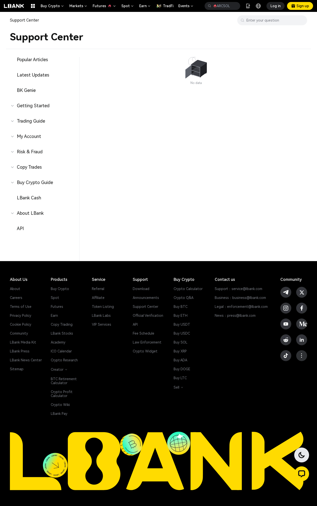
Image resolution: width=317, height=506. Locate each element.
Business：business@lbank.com (240, 298)
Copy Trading (62, 324)
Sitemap (17, 369)
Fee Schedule (143, 333)
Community (19, 333)
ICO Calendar (61, 351)
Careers (16, 298)
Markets (78, 6)
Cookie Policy (20, 324)
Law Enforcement (147, 342)
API (135, 324)
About (15, 289)
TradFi (168, 6)
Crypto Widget (145, 351)
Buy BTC (180, 307)
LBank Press (19, 351)
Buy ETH (180, 316)
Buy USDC (182, 333)
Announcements (146, 298)
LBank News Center (26, 360)
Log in (275, 6)
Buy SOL (180, 342)
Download (141, 289)
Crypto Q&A (183, 298)
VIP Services (101, 324)
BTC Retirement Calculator (64, 381)
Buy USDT (182, 324)
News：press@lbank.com (235, 316)
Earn (145, 6)
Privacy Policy (20, 316)
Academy (58, 342)
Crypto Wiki (60, 405)
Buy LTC (180, 378)
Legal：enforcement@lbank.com (241, 307)
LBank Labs (101, 316)
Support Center (145, 307)
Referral (98, 289)
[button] (301, 473)
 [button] (209, 6)
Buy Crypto (52, 6)
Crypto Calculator (188, 289)
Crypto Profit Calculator (62, 394)
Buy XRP (180, 351)
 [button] (234, 6)
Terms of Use (20, 307)
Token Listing (103, 307)
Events (186, 6)
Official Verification (148, 316)
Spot (127, 6)
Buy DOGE (182, 369)
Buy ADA (180, 360)
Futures (104, 6)
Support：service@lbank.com (238, 289)
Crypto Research (64, 360)
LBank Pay (59, 414)
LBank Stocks (62, 333)
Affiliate (98, 298)
